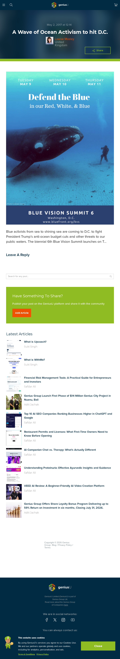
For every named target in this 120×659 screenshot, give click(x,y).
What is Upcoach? (35, 341)
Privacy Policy (65, 545)
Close (98, 646)
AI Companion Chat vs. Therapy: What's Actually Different (60, 450)
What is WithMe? (34, 359)
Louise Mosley (64, 39)
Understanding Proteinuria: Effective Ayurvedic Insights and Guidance (67, 468)
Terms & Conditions (26, 654)
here (66, 605)
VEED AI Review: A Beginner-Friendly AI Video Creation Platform (64, 486)
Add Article (22, 312)
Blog (54, 545)
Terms (47, 547)
